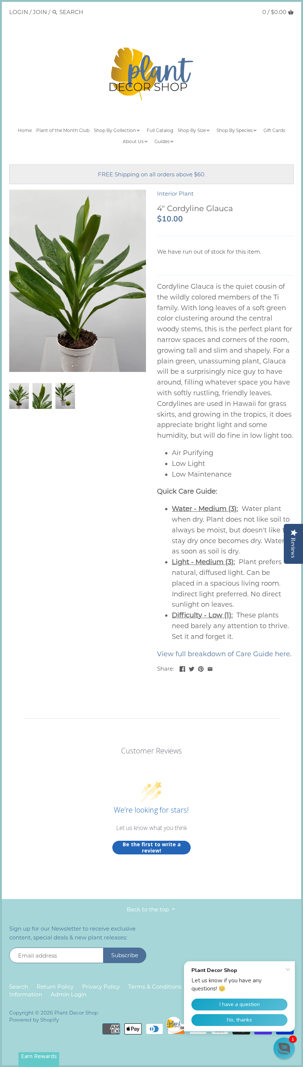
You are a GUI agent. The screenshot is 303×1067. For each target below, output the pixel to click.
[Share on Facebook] (182, 667)
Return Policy (55, 986)
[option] (19, 396)
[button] (284, 1048)
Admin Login (68, 994)
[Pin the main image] (201, 667)
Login (18, 12)
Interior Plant (175, 193)
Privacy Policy (101, 986)
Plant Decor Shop (76, 1013)
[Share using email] (210, 667)
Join (40, 12)
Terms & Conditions (154, 986)
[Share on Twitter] (191, 667)
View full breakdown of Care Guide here (223, 654)
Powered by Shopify (34, 1020)
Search (18, 986)
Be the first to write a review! (152, 847)
